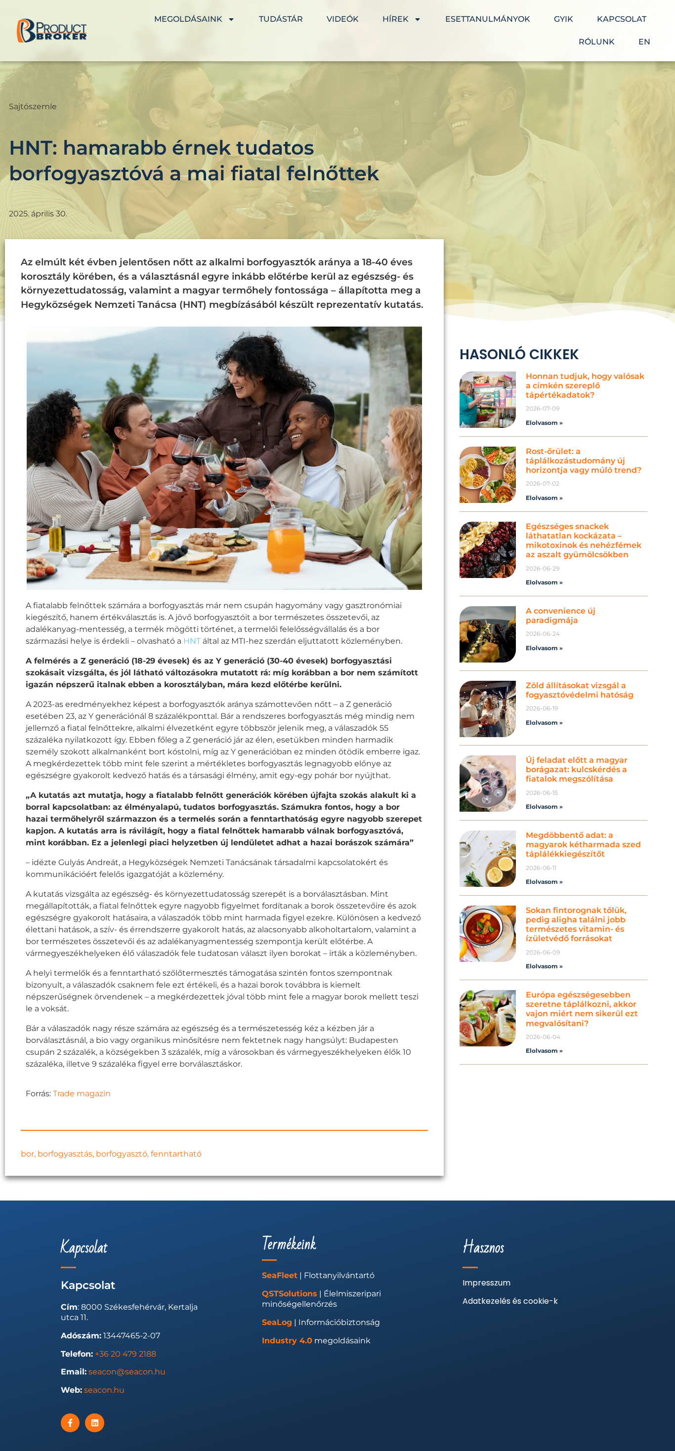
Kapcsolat (621, 19)
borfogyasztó (121, 1154)
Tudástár (281, 19)
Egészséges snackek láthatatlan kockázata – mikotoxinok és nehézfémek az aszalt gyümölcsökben (583, 541)
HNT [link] (192, 641)
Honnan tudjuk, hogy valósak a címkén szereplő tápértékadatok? (585, 386)
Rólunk (597, 41)
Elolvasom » (544, 422)
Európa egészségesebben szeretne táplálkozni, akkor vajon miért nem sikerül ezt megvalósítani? (582, 1009)
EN (644, 41)
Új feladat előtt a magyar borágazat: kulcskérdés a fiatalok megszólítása (577, 769)
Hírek (395, 19)
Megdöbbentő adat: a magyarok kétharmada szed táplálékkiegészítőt (583, 844)
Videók (343, 19)
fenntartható (176, 1154)
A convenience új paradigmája (560, 615)
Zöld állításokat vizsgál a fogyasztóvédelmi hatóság (579, 690)
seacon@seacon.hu (127, 1371)
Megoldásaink (188, 19)
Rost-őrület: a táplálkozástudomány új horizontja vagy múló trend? (583, 461)
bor (27, 1154)
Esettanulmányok (487, 19)
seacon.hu (104, 1390)
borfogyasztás (65, 1154)
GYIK (563, 19)
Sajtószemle (33, 106)
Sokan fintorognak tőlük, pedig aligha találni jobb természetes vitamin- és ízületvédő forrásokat (576, 925)
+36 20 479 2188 (125, 1354)
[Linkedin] (94, 1422)
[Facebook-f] (70, 1422)
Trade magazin (82, 1093)
